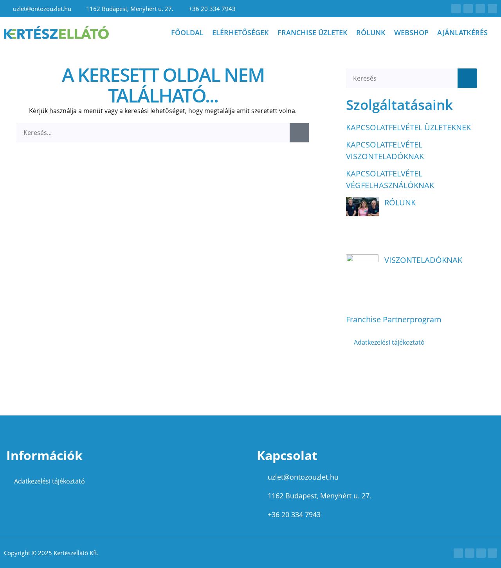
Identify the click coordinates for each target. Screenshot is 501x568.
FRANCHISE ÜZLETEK (313, 32)
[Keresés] (299, 132)
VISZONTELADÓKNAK (423, 260)
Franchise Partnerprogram (394, 319)
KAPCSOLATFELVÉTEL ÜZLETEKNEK (408, 127)
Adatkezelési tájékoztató (389, 342)
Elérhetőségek (240, 32)
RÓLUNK (371, 32)
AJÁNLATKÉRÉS (462, 32)
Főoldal (187, 32)
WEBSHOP (411, 32)
